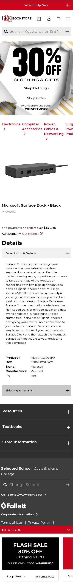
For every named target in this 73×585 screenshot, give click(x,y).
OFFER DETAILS (45, 576)
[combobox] (36, 484)
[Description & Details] (36, 252)
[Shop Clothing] (36, 53)
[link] (58, 18)
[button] (36, 5)
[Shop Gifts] (36, 102)
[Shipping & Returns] (36, 390)
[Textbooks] (39, 18)
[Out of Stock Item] (41, 233)
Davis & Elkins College (29, 471)
